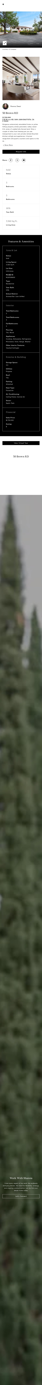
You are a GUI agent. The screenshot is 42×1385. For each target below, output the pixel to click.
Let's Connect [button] (21, 1196)
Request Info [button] (21, 152)
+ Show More (8, 145)
